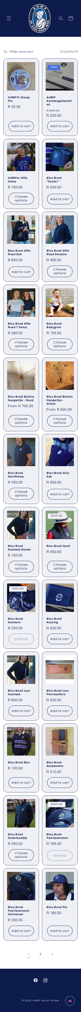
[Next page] (52, 954)
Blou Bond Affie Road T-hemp (19, 325)
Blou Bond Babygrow (54, 325)
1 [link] (29, 954)
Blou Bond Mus (19, 762)
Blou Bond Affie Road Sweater (58, 252)
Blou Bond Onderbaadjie (17, 836)
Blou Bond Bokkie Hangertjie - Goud (21, 398)
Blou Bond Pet (57, 907)
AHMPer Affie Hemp (18, 179)
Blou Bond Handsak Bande (19, 547)
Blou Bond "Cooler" (54, 179)
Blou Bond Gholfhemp (16, 474)
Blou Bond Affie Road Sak (19, 252)
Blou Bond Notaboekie (55, 764)
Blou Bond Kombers (15, 620)
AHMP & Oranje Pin (19, 99)
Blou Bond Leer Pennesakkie (58, 692)
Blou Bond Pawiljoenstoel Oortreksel (18, 911)
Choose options (21, 198)
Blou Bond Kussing (54, 620)
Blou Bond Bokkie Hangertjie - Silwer (60, 400)
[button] (9, 18)
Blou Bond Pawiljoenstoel (57, 836)
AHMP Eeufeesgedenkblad (59, 101)
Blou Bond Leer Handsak (19, 692)
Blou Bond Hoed (58, 545)
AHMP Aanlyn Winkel (46, 1000)
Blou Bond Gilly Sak (58, 474)
